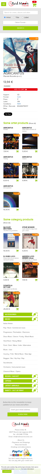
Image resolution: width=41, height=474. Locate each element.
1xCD (19, 97)
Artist (8, 17)
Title (17, 17)
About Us (21, 440)
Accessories (10, 314)
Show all (32, 123)
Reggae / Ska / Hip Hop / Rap (13, 358)
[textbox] (20, 22)
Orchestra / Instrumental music (14, 367)
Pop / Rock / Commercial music (14, 328)
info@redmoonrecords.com (22, 437)
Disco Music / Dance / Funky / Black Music (18, 336)
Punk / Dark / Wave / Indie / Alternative (17, 345)
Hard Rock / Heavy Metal (12, 341)
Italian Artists (8, 323)
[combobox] (20, 22)
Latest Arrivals (12, 385)
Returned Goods (21, 445)
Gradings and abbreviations (21, 447)
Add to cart (19, 89)
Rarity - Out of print (14, 390)
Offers (8, 381)
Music (7, 319)
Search (20, 28)
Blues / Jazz (7, 349)
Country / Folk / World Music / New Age (17, 354)
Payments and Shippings (21, 442)
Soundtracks (7, 363)
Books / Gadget (12, 376)
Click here (18, 469)
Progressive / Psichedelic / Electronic (16, 332)
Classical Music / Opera (11, 371)
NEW (19, 104)
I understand (7, 471)
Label (26, 17)
